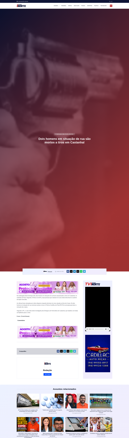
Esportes (89, 5)
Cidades (56, 5)
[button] (111, 6)
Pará (63, 134)
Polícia (83, 5)
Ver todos (47, 374)
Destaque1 (59, 134)
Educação (76, 5)
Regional (63, 5)
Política (96, 5)
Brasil (70, 5)
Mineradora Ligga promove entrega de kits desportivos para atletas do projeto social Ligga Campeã (101, 411)
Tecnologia (104, 5)
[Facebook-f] (111, 1)
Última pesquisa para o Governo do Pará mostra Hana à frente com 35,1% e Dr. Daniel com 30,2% (52, 435)
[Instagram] (109, 1)
